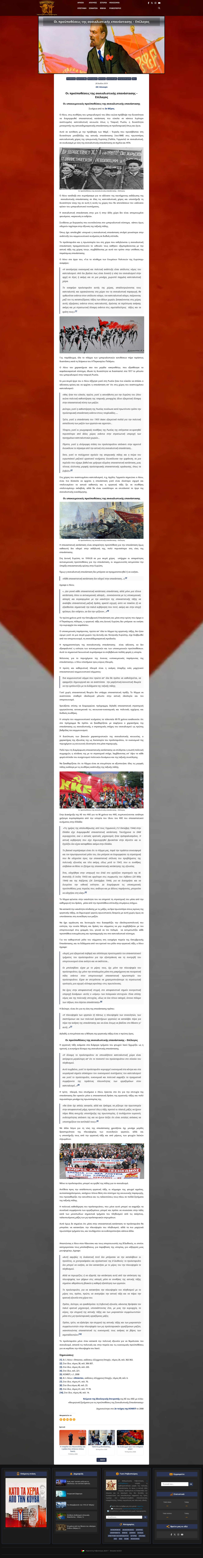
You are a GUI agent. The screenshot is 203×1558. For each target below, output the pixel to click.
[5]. (61, 1374)
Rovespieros (115, 1530)
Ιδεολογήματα (92, 79)
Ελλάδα (140, 1533)
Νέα (120, 1539)
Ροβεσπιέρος (115, 8)
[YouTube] (159, 3)
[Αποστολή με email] (67, 1419)
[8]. (61, 1385)
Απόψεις (93, 2)
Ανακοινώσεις (128, 1530)
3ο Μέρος (109, 108)
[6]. (61, 1378)
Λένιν (134, 79)
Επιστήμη (81, 8)
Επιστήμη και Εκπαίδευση (118, 1536)
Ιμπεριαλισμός (112, 79)
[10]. (62, 1392)
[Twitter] (152, 3)
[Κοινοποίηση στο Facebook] (61, 1419)
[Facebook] (148, 3)
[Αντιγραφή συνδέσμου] (70, 1419)
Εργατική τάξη (81, 79)
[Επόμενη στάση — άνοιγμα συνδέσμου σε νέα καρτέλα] (26, 1502)
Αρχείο (80, 2)
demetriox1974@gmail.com (132, 1509)
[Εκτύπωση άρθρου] (74, 1419)
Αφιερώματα (115, 1533)
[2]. (61, 1363)
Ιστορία (103, 2)
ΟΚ (191, 1484)
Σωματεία (93, 8)
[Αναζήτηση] (159, 8)
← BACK (101, 1460)
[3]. (61, 1367)
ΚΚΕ (97, 87)
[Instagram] (155, 3)
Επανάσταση (71, 79)
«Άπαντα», (78, 1378)
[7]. (61, 1381)
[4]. (61, 1370)
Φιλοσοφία (114, 2)
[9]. (61, 1389)
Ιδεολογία (102, 79)
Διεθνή (132, 1533)
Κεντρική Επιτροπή (124, 79)
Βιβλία (103, 8)
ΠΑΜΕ (126, 1539)
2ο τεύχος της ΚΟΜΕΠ (125, 1408)
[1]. (61, 1359)
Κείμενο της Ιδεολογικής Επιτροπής (101, 1398)
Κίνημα (142, 1536)
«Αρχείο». (140, 1506)
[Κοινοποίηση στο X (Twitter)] (64, 1419)
